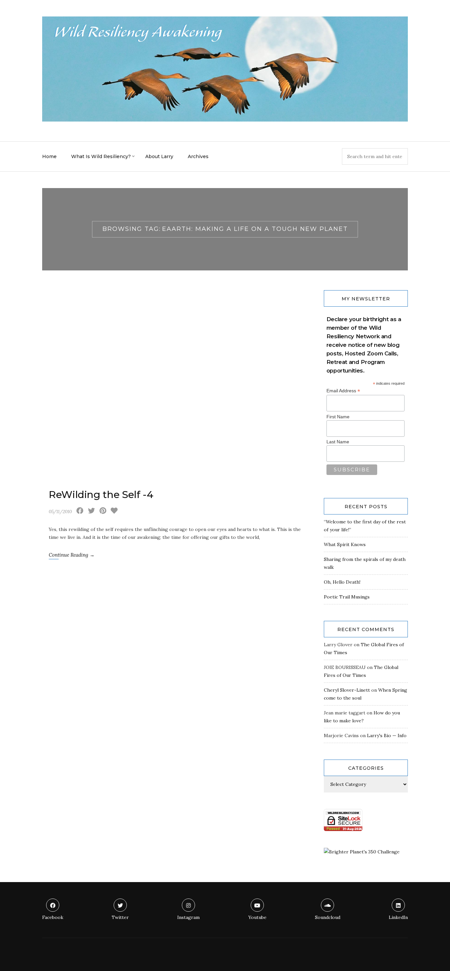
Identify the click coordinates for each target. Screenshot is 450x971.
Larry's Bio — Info (387, 735)
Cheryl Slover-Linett (347, 690)
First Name (338, 416)
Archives (198, 156)
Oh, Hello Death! (342, 582)
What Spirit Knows (345, 544)
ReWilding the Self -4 (101, 494)
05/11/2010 (60, 511)
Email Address (343, 391)
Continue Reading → (72, 555)
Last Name (337, 441)
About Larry (159, 156)
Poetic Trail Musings (347, 597)
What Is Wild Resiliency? (101, 156)
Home (49, 156)
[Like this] (114, 511)
